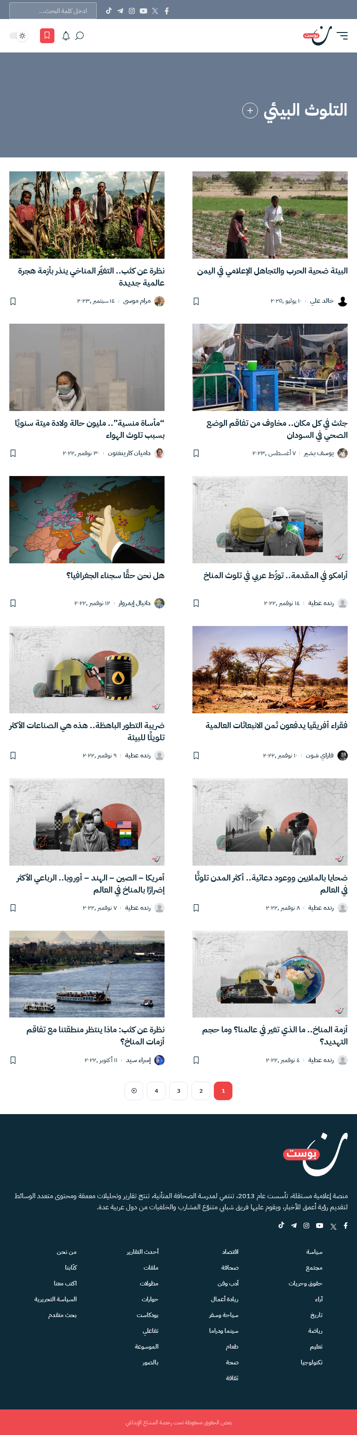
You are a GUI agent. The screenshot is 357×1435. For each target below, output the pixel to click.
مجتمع (314, 1267)
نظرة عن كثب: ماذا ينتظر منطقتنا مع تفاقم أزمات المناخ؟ (95, 1035)
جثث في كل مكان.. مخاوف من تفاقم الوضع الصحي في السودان (277, 429)
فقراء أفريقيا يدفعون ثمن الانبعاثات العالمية (276, 725)
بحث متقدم (62, 1315)
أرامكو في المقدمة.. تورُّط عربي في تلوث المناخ (276, 575)
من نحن (67, 1251)
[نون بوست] (317, 36)
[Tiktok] (108, 10)
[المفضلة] (47, 35)
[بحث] (79, 35)
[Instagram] (132, 10)
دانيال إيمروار (135, 603)
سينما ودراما (223, 1330)
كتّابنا (71, 1267)
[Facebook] (166, 10)
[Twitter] (155, 10)
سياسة (314, 1251)
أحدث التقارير (143, 1251)
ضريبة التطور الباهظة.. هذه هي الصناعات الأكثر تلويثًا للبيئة (87, 731)
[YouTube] (143, 10)
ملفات (151, 1267)
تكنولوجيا (312, 1362)
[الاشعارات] (66, 35)
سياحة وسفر (223, 1315)
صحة (232, 1362)
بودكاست (148, 1315)
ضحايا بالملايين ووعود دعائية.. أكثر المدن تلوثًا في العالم (271, 883)
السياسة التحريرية (55, 1299)
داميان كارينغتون (129, 453)
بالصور (151, 1362)
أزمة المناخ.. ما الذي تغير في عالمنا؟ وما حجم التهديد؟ (275, 1035)
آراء (319, 1299)
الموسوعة (147, 1346)
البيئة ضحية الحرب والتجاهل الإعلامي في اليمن (272, 270)
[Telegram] (120, 10)
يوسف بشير (319, 453)
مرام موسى (137, 301)
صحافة (229, 1267)
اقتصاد (230, 1251)
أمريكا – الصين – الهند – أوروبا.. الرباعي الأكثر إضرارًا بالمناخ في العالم (91, 883)
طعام (232, 1346)
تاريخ (317, 1315)
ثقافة (232, 1378)
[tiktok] (281, 1226)
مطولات (149, 1283)
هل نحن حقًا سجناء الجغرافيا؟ (115, 575)
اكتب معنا (65, 1283)
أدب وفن (228, 1283)
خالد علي (322, 301)
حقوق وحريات (306, 1283)
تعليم (316, 1346)
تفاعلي (151, 1330)
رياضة (315, 1330)
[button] (340, 35)
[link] (250, 110)
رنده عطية (321, 603)
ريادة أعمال (224, 1299)
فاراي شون (320, 756)
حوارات (150, 1299)
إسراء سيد (138, 1060)
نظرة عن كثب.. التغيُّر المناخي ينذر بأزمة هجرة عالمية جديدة (91, 276)
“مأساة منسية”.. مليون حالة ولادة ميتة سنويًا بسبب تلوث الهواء (90, 429)
